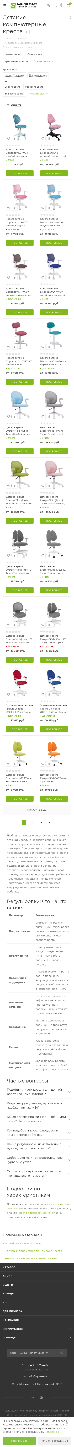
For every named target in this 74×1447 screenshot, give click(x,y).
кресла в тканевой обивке (35, 1212)
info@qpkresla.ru (39, 1376)
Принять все (19, 1440)
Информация (13, 1328)
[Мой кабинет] (61, 5)
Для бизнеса (12, 1311)
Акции (8, 1276)
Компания (11, 1320)
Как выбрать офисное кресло (22, 1243)
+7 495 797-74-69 (37, 1365)
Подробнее (20, 173)
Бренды (8, 1293)
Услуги (8, 1284)
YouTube (41, 1397)
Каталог (9, 1267)
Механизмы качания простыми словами (30, 1258)
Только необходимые (54, 1440)
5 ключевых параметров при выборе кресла (32, 1251)
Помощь (9, 1337)
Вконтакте (32, 1397)
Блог (6, 1302)
